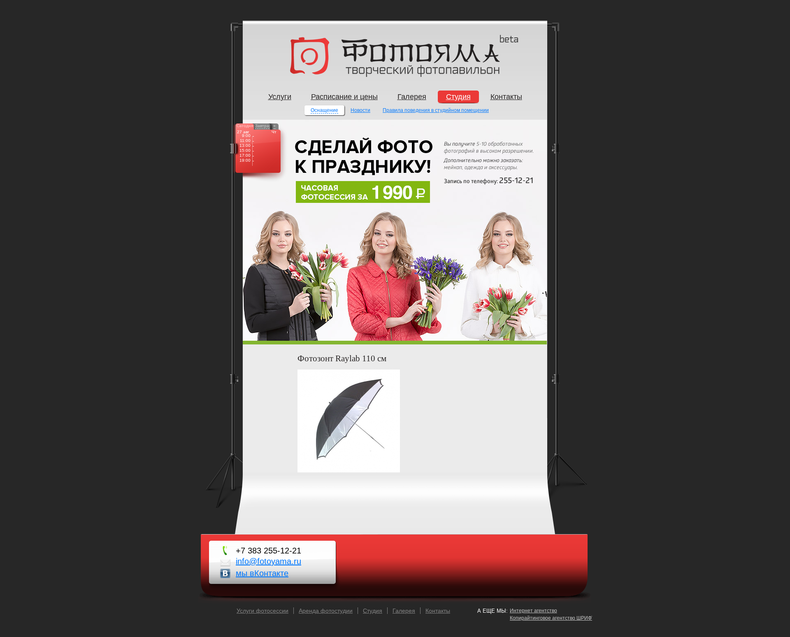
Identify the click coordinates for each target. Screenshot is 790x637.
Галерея (404, 610)
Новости (360, 110)
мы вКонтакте (262, 573)
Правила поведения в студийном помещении (436, 110)
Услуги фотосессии (262, 610)
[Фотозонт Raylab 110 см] (348, 471)
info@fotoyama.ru (268, 561)
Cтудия (372, 610)
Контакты (437, 610)
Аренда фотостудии (326, 610)
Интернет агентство (533, 611)
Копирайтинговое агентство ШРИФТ (552, 618)
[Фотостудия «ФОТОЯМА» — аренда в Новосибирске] (395, 75)
